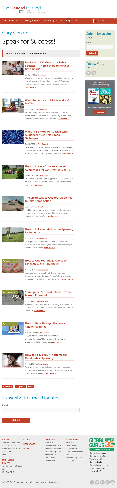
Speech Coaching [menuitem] (23, 20)
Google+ (107, 482)
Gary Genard (42, 75)
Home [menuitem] (5, 20)
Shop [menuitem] (52, 20)
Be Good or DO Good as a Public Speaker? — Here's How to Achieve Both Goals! (47, 66)
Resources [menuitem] (60, 20)
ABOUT (5, 440)
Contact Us (54, 482)
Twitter (88, 72)
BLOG (26, 448)
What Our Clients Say (11, 449)
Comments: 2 (11, 292)
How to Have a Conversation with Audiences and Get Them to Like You (48, 168)
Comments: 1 (11, 261)
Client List (6, 452)
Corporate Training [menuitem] (40, 20)
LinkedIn (93, 72)
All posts (20, 386)
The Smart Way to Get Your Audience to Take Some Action (48, 199)
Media (4, 455)
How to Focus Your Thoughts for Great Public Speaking (46, 356)
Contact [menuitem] (74, 20)
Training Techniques (11, 443)
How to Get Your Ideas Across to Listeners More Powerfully (46, 262)
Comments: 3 (11, 324)
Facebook (92, 482)
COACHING (50, 440)
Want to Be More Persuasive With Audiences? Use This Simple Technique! (46, 135)
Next (30, 386)
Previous (7, 386)
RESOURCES (29, 444)
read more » (30, 87)
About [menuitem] (11, 20)
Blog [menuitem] (68, 20)
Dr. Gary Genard (9, 446)
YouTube (112, 482)
